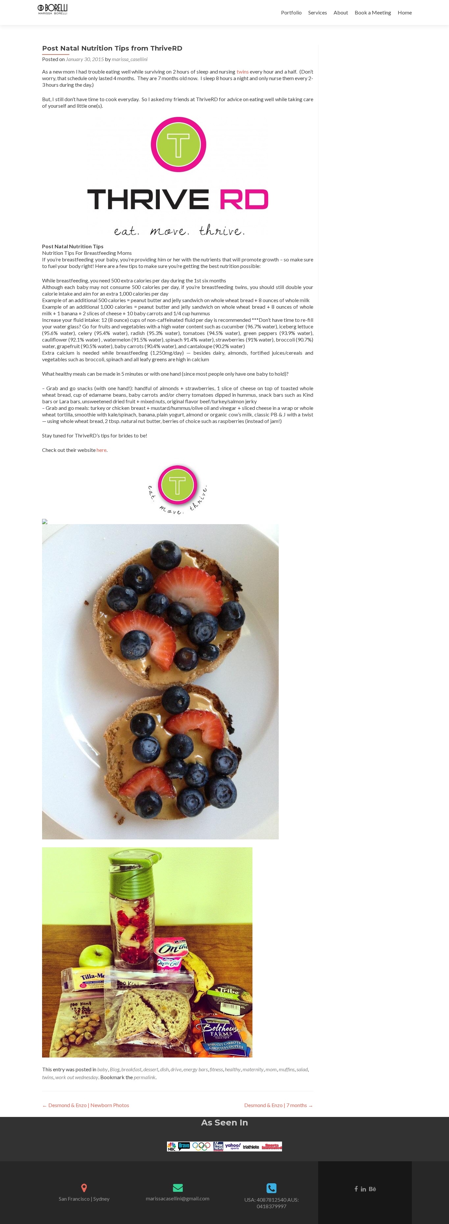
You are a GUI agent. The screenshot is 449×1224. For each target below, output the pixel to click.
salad (302, 1069)
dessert (150, 1069)
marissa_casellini (130, 59)
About (341, 12)
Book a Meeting (373, 12)
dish (164, 1069)
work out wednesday (76, 1077)
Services (317, 12)
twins (243, 71)
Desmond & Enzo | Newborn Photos (85, 1105)
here (101, 450)
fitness (216, 1069)
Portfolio (291, 12)
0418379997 (271, 1206)
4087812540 (271, 1199)
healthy (233, 1069)
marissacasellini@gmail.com (177, 1198)
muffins (287, 1069)
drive (176, 1069)
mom (271, 1069)
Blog (114, 1069)
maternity (253, 1069)
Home (405, 12)
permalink (144, 1077)
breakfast (131, 1069)
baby (102, 1069)
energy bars (195, 1069)
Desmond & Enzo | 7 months (278, 1105)
